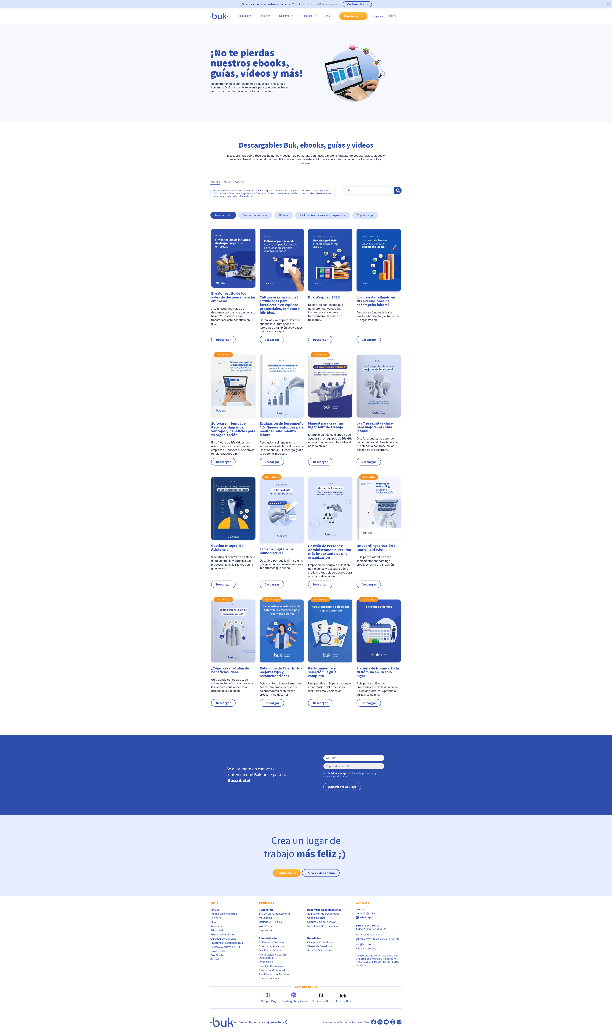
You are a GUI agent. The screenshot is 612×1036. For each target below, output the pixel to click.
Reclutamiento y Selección (323, 926)
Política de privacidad (361, 773)
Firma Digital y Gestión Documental (272, 956)
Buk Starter (217, 955)
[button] (233, 286)
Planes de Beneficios (319, 946)
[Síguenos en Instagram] (392, 1022)
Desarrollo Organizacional (324, 910)
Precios (265, 16)
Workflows (265, 926)
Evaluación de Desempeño (323, 913)
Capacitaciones (316, 917)
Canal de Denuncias (271, 966)
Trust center (217, 951)
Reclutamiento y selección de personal (323, 215)
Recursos (216, 926)
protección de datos (335, 776)
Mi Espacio (265, 917)
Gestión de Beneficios (320, 942)
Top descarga (365, 215)
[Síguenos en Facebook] (373, 1022)
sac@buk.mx (363, 944)
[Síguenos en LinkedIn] (379, 1022)
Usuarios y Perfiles (270, 921)
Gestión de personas (255, 215)
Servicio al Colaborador (273, 970)
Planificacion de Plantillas (274, 974)
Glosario (215, 959)
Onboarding (266, 961)
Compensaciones (269, 978)
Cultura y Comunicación (321, 921)
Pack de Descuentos (319, 950)
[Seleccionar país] (393, 16)
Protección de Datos (222, 934)
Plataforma (266, 910)
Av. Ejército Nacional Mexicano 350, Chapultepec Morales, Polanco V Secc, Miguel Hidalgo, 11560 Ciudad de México (377, 960)
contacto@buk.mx (367, 913)
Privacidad (216, 930)
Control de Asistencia (271, 946)
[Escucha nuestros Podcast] (399, 1022)
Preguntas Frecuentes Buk (226, 942)
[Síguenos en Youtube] (386, 1022)
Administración (268, 938)
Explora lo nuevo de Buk (225, 947)
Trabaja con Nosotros (223, 913)
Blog (327, 16)
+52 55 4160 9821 (366, 948)
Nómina (283, 215)
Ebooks (215, 182)
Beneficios (314, 938)
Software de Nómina (271, 942)
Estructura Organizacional (274, 913)
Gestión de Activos (270, 950)
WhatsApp (366, 917)
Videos (239, 182)
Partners (215, 918)
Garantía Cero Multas (223, 938)
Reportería (265, 930)
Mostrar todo (223, 215)
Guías (227, 182)
